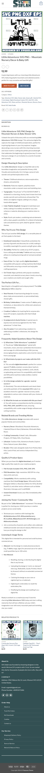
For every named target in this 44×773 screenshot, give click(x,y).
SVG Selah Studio (11, 105)
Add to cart (9, 86)
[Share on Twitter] (10, 110)
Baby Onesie (18, 98)
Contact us (7, 723)
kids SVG (31, 100)
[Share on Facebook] (7, 110)
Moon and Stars (16, 102)
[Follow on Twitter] (3, 695)
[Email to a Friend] (14, 110)
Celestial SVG (37, 98)
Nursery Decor (37, 102)
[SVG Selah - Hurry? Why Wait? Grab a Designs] (22, 3)
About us (7, 707)
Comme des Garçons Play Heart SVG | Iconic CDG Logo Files (11, 645)
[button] (3, 3)
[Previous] (1, 637)
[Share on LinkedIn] (22, 110)
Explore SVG (24, 100)
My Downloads (9, 715)
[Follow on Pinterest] (10, 695)
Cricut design (5, 100)
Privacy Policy (8, 739)
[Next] (42, 637)
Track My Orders (9, 711)
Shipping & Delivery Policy (12, 735)
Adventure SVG (9, 98)
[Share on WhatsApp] (3, 110)
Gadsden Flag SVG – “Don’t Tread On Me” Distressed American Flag (31, 645)
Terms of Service (9, 743)
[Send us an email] (7, 695)
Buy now (24, 86)
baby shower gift (27, 98)
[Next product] (3, 66)
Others (10, 54)
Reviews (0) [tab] (6, 126)
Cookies (6, 719)
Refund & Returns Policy (12, 747)
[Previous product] (7, 66)
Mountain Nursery (27, 102)
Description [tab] (6, 122)
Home (4, 54)
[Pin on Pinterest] (18, 110)
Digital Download (15, 100)
